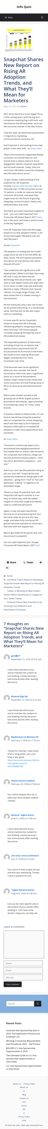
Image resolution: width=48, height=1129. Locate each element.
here (39, 217)
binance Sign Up (19, 696)
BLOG (10, 575)
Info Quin (24, 7)
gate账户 (15, 655)
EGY (24, 1102)
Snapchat (14, 245)
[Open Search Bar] (42, 17)
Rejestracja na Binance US (25, 737)
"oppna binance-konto (22, 890)
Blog (24, 1094)
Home (24, 1105)
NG (24, 1109)
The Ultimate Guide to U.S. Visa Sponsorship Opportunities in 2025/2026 (21, 1058)
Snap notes (36, 148)
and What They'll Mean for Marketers (25, 579)
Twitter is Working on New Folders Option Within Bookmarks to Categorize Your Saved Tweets (23, 594)
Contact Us (24, 1098)
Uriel (24, 1120)
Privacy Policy (29, 1084)
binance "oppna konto (22, 815)
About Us (17, 1084)
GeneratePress (36, 1125)
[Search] (37, 1004)
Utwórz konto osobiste (23, 780)
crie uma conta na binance (25, 855)
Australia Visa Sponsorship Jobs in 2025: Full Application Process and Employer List (23, 1033)
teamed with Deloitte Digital (25, 185)
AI (24, 1091)
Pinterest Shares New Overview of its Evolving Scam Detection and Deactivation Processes (23, 606)
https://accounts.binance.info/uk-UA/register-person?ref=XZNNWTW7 (24, 763)
